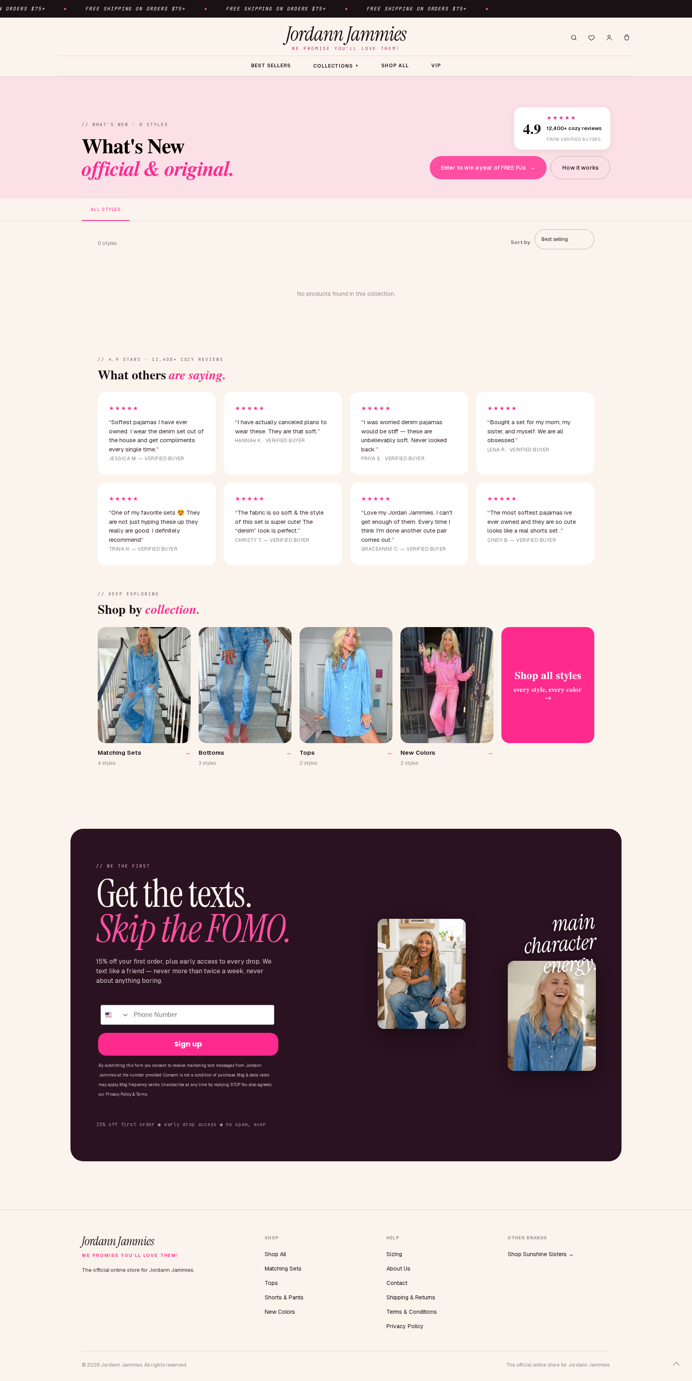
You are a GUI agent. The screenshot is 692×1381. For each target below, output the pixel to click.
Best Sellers (271, 65)
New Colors (280, 1311)
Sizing (394, 1254)
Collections (336, 66)
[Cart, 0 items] (626, 37)
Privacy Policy (405, 1326)
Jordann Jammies (346, 37)
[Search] (573, 37)
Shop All (275, 1254)
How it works (580, 167)
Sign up (188, 1044)
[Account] (609, 37)
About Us (398, 1268)
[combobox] (115, 1014)
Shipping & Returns (410, 1297)
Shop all (395, 65)
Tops (271, 1283)
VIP (436, 65)
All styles (106, 209)
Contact (396, 1283)
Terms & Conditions (411, 1311)
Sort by (521, 242)
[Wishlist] (591, 37)
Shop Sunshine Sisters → (541, 1254)
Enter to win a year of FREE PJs (488, 167)
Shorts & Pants (284, 1297)
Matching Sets (283, 1268)
